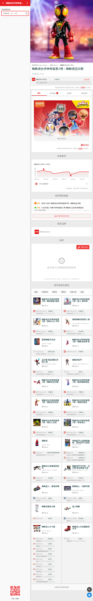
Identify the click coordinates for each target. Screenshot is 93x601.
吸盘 (82, 292)
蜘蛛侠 (54, 292)
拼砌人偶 (73, 292)
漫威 (36, 292)
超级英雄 (45, 292)
